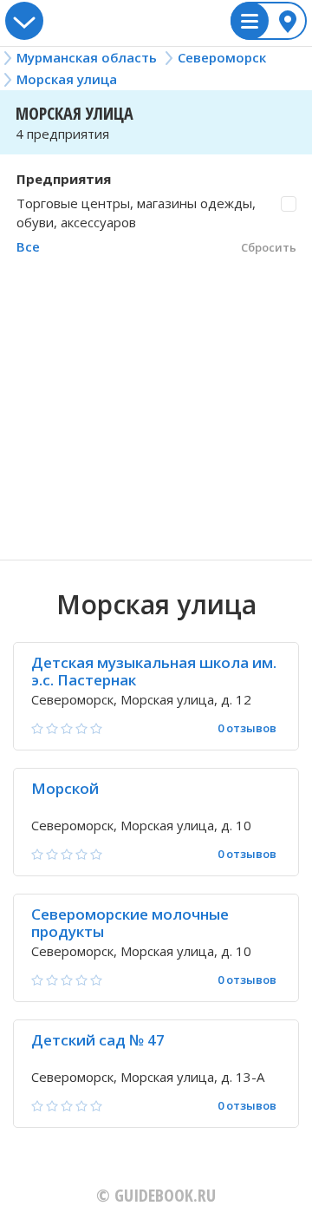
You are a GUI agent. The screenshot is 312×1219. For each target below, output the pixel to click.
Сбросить (268, 247)
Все (28, 246)
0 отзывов (247, 728)
